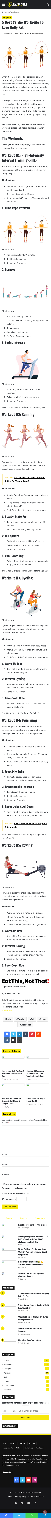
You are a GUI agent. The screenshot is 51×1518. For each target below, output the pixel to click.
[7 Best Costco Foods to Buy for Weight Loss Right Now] (9, 1309)
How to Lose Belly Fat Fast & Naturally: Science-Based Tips (13, 1073)
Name (5, 1154)
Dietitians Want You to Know (29, 1340)
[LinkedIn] (19, 1034)
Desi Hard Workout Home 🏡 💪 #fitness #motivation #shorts (30, 1263)
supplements (9, 1385)
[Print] (19, 1040)
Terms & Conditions (36, 1496)
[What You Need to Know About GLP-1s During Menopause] (9, 1320)
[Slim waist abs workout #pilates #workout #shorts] (9, 1277)
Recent (9, 1218)
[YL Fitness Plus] (17, 4)
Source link (7, 1010)
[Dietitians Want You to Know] (9, 1344)
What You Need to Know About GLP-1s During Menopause (33, 1318)
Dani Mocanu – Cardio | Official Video (32, 1225)
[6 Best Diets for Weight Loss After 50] (38, 1089)
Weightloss (14, 12)
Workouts (26, 1024)
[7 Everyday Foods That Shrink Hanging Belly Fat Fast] (9, 1297)
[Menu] (3, 5)
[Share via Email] (13, 1040)
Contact (10, 1496)
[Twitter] (13, 1034)
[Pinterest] (32, 1034)
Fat (32, 1019)
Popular (23, 1218)
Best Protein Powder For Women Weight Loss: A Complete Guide (11, 1101)
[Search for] (47, 5)
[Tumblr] (25, 1034)
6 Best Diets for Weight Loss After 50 (36, 1099)
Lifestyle (7, 1369)
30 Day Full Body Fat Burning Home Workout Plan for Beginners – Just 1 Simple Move (32, 1252)
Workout (7, 1373)
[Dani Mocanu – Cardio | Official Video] (9, 1228)
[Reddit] (38, 1034)
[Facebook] (7, 1034)
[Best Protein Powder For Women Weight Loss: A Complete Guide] (13, 1089)
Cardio (21, 1019)
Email (5, 1164)
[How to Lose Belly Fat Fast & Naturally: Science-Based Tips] (13, 1062)
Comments (40, 1218)
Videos (6, 1360)
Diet (5, 1377)
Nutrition (7, 1390)
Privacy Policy (20, 1496)
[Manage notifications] (45, 1512)
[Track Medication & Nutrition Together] (9, 1332)
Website (5, 1174)
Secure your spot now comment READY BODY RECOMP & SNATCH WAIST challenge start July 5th (33, 1239)
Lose (43, 1019)
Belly (8, 1019)
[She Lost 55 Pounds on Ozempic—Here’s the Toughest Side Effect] (38, 1062)
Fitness (7, 1381)
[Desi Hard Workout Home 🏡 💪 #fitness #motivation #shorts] (9, 1265)
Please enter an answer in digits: (16, 1193)
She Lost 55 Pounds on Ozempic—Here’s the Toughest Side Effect (35, 1073)
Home (6, 12)
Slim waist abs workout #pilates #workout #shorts (31, 1275)
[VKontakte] (7, 1040)
